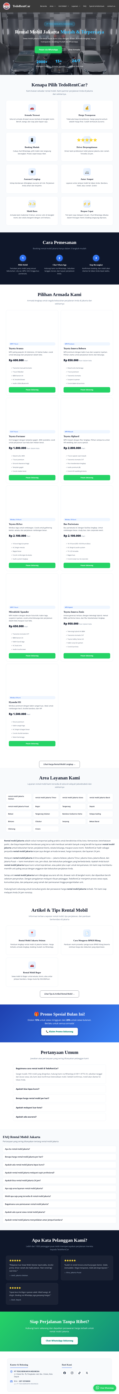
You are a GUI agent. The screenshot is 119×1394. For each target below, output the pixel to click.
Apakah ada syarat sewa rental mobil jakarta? (25, 1212)
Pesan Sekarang (32, 390)
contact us (111, 6)
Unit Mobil (62, 6)
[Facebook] (64, 1373)
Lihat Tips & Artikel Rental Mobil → (59, 994)
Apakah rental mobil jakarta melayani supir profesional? (29, 1172)
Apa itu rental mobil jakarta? (17, 1149)
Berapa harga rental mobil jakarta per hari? (24, 1157)
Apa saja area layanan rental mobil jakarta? (24, 1188)
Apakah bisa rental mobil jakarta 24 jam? (23, 1180)
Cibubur (38, 821)
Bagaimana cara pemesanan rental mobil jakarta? (27, 1204)
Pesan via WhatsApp (48, 49)
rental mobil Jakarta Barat (99, 797)
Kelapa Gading (95, 814)
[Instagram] (72, 1373)
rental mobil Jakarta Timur (45, 797)
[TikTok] (79, 1373)
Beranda (43, 6)
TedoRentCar (21, 6)
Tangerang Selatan (42, 814)
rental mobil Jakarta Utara (72, 797)
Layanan (75, 6)
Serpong (65, 821)
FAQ (84, 6)
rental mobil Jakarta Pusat (18, 806)
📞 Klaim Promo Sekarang (59, 1031)
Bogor (37, 806)
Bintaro (11, 821)
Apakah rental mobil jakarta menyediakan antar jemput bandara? (34, 1220)
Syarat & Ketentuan (96, 6)
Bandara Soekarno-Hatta (72, 814)
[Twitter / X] (87, 1373)
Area (51, 6)
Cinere (37, 829)
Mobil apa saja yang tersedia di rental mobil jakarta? (28, 1196)
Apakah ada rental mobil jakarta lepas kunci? (24, 1164)
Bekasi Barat (94, 821)
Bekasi (10, 814)
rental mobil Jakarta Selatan (16, 797)
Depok (92, 806)
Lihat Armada (74, 49)
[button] (54, 6)
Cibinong (11, 829)
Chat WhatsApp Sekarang (59, 1340)
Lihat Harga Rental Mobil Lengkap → (59, 764)
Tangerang (66, 806)
